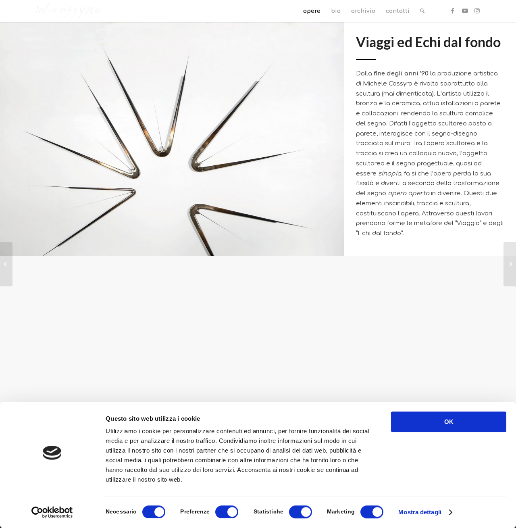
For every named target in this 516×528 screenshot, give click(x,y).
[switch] (226, 511)
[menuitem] (312, 11)
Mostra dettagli (419, 512)
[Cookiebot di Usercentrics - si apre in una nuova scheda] (52, 512)
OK (449, 421)
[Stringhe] (510, 264)
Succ (465, 366)
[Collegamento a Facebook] (453, 11)
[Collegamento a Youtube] (465, 11)
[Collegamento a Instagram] (477, 11)
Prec (51, 366)
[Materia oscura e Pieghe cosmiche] (6, 264)
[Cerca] (422, 11)
